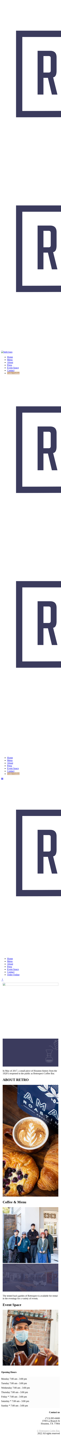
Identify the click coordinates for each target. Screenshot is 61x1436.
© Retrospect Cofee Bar (48, 1430)
